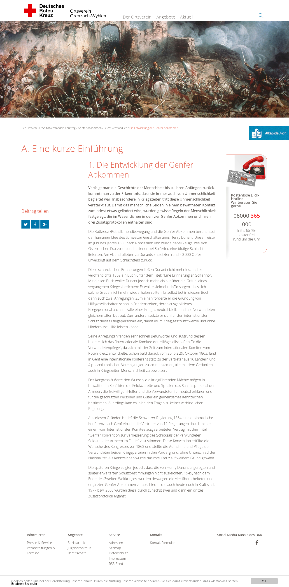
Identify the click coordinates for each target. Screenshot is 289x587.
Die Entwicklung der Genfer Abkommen (153, 128)
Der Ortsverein (137, 17)
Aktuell (186, 17)
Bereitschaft (77, 553)
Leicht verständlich (115, 128)
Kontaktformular (162, 543)
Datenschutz (118, 553)
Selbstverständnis (53, 128)
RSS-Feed (116, 564)
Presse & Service (39, 543)
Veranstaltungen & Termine (41, 550)
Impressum (117, 558)
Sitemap (115, 548)
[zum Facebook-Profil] (257, 542)
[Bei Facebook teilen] (35, 224)
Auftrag (71, 128)
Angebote (165, 17)
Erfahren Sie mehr (24, 583)
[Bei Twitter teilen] (25, 224)
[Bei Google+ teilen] (44, 224)
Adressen (116, 543)
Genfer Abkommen (90, 128)
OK (264, 581)
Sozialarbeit (76, 543)
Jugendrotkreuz (79, 548)
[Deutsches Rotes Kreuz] (43, 10)
